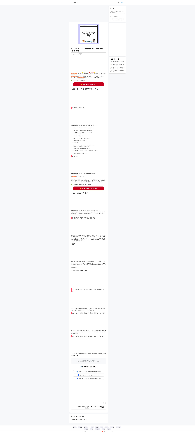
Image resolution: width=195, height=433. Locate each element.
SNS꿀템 (91, 429)
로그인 (81, 419)
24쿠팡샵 (103, 429)
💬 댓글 (94, 431)
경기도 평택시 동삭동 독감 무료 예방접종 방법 (83, 407)
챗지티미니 (85, 427)
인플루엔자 (74, 73)
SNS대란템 (106, 427)
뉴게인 (102, 427)
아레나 (92, 427)
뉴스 (122, 2)
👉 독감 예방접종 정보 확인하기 (88, 188)
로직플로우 (74, 2)
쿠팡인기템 (108, 429)
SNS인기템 (112, 427)
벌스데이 (97, 427)
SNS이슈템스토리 (118, 427)
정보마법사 (74, 427)
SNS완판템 (86, 429)
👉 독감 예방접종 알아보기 (88, 84)
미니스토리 (80, 427)
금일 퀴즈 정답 (115, 59)
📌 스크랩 (103, 431)
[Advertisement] (88, 13)
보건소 (74, 176)
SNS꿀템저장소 (97, 429)
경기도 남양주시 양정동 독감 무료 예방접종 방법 (97, 407)
